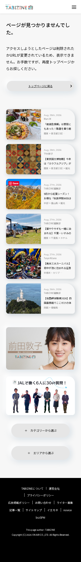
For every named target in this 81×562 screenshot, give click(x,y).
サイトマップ (34, 510)
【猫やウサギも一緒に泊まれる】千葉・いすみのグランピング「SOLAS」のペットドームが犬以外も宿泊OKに (57, 233)
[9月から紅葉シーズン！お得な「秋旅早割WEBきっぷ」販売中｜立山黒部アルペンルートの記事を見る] (23, 194)
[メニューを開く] (74, 6)
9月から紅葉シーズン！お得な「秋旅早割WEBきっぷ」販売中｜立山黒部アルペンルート (57, 198)
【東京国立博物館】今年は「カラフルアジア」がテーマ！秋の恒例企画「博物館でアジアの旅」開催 (57, 163)
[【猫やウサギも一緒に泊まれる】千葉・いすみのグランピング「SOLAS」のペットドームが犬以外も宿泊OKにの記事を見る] (23, 229)
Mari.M (47, 118)
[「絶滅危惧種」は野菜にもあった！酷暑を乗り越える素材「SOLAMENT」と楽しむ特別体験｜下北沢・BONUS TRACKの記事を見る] (23, 124)
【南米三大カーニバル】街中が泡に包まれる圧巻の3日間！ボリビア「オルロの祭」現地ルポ (57, 268)
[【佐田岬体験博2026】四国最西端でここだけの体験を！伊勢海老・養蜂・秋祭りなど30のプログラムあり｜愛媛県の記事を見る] (23, 298)
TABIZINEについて (32, 488)
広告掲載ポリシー (19, 502)
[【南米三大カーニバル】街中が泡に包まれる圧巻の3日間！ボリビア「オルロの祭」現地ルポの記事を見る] (23, 264)
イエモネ (52, 510)
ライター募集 (65, 502)
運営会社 (54, 488)
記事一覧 (14, 510)
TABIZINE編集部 (52, 188)
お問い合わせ (43, 502)
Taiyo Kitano (50, 258)
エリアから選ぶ (43, 453)
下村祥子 (48, 153)
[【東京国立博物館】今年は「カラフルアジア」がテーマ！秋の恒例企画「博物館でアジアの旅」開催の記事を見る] (23, 159)
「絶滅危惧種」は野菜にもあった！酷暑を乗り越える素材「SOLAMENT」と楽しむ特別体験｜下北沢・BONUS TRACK (58, 128)
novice (67, 510)
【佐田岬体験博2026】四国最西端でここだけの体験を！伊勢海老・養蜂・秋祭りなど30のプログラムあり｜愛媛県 (58, 302)
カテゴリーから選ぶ (43, 430)
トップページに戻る (40, 86)
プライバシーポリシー (40, 495)
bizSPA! (40, 517)
